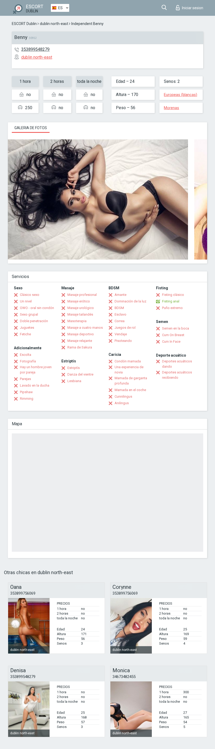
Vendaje (121, 334)
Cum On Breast (173, 335)
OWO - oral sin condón (37, 308)
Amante (120, 295)
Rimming (26, 399)
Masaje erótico (78, 301)
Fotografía (28, 361)
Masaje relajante (79, 341)
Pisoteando (123, 341)
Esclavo (120, 314)
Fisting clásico (173, 295)
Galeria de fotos (30, 128)
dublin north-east (54, 24)
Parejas (25, 379)
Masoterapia (77, 321)
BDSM (119, 308)
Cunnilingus (123, 396)
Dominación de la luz (130, 301)
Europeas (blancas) (180, 94)
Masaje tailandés (80, 314)
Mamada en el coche (130, 390)
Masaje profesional (82, 295)
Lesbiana (74, 381)
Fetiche (25, 334)
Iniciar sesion (192, 8)
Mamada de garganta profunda (131, 380)
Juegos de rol (125, 328)
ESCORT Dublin (24, 24)
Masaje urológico (80, 308)
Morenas (171, 107)
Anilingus (122, 403)
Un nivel (26, 301)
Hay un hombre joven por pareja (36, 369)
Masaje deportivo (80, 334)
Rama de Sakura (79, 347)
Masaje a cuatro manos (85, 328)
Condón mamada (128, 361)
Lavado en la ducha (34, 385)
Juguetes (27, 328)
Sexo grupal (29, 314)
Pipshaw (26, 392)
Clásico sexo (29, 295)
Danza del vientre (80, 374)
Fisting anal (170, 301)
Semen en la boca (175, 328)
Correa (120, 321)
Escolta (25, 355)
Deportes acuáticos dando (177, 363)
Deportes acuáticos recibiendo (177, 374)
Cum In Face (171, 341)
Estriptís (73, 368)
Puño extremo (172, 308)
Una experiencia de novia (129, 369)
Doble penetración (34, 321)
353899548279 (35, 49)
